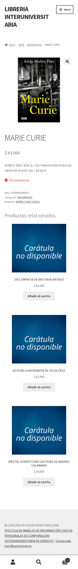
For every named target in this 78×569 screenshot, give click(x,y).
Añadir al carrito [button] (39, 296)
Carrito (60, 559)
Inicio (12, 45)
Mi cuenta (13, 562)
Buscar (39, 562)
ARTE (21, 45)
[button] (67, 61)
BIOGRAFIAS (34, 45)
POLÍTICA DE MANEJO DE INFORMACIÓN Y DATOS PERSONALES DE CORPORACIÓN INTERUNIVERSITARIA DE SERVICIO (38, 535)
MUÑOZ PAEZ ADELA (28, 202)
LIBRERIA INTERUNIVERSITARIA (27, 17)
